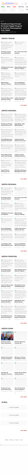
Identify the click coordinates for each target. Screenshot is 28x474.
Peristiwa (21, 6)
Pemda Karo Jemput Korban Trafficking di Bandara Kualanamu (6, 343)
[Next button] (25, 24)
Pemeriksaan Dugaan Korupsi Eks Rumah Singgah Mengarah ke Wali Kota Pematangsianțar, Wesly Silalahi (11, 27)
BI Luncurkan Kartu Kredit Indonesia (21, 52)
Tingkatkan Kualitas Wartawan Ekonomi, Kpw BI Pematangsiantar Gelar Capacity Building (20, 141)
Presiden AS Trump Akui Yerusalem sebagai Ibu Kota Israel (6, 358)
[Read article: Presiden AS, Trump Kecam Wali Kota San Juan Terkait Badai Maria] (7, 382)
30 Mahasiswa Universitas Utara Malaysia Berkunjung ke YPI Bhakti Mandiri (7, 69)
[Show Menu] (25, 3)
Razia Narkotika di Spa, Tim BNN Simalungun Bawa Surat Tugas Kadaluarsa (20, 287)
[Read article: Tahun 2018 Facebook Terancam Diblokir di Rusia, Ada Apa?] (21, 382)
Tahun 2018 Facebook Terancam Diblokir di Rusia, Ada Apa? (20, 389)
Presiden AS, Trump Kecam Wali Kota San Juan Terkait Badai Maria (7, 389)
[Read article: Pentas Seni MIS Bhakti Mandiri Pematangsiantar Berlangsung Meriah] (21, 237)
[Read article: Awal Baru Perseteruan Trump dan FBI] (21, 335)
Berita (8, 6)
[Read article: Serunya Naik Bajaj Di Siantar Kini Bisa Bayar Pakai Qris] (21, 76)
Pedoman (17, 440)
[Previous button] (2, 24)
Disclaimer (11, 440)
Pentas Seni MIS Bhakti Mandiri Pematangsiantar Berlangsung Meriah (20, 245)
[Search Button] (22, 3)
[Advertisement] (14, 460)
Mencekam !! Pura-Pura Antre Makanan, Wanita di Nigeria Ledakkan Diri (21, 358)
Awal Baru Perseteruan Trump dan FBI (20, 342)
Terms (21, 440)
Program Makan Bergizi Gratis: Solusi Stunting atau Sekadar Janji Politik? (6, 157)
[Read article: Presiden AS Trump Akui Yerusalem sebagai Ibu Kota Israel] (7, 351)
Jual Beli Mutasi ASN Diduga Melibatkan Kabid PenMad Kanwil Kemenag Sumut (7, 246)
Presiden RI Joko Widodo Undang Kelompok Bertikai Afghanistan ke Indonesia (21, 375)
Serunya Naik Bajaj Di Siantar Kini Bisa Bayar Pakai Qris (20, 84)
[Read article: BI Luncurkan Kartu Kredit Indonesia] (21, 45)
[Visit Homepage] (9, 3)
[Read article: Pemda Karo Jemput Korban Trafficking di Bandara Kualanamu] (7, 335)
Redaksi (6, 440)
